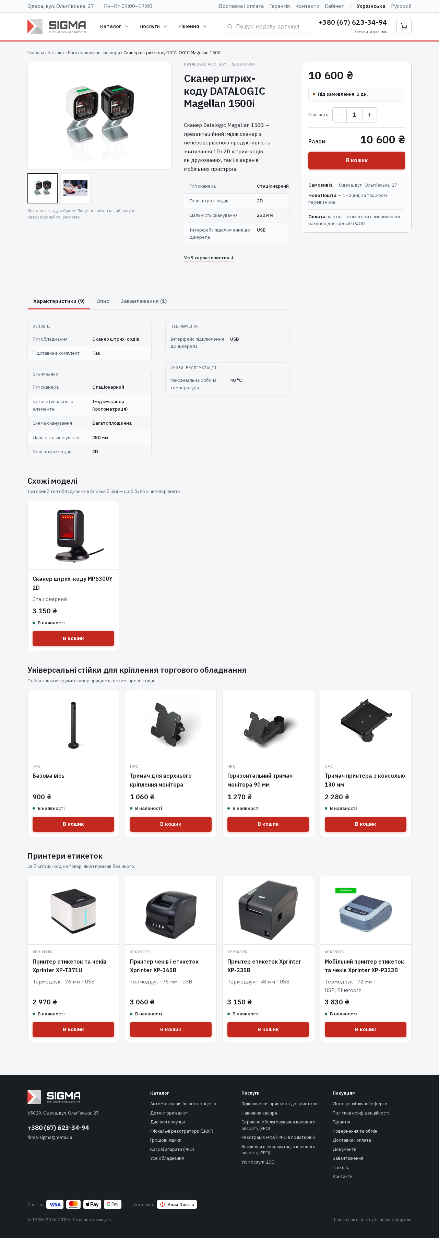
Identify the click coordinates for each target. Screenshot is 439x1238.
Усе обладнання (167, 1158)
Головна (35, 53)
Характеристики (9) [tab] (59, 301)
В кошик (357, 160)
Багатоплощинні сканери (94, 53)
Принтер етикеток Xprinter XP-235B (264, 966)
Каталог (110, 26)
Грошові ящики (165, 1140)
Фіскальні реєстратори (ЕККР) (181, 1131)
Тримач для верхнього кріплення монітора (161, 780)
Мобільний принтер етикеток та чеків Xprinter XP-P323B (364, 966)
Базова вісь (48, 775)
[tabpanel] (158, 386)
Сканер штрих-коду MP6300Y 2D (72, 583)
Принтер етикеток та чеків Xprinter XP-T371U (69, 966)
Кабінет (334, 6)
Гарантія (279, 6)
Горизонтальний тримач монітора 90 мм (260, 780)
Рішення (188, 26)
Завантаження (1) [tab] (144, 301)
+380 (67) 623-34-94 (353, 22)
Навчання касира (259, 1113)
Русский (401, 6)
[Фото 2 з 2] (75, 188)
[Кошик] (404, 26)
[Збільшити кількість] (370, 115)
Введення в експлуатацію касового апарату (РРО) (278, 1150)
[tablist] (158, 301)
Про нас (341, 1167)
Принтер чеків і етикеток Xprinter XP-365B (164, 966)
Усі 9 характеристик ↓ (209, 258)
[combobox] (270, 26)
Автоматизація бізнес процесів (183, 1104)
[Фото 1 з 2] (42, 188)
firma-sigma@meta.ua (49, 1137)
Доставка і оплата (241, 6)
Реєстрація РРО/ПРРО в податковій (278, 1137)
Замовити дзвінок (370, 31)
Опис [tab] (102, 301)
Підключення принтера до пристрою (280, 1104)
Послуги (150, 26)
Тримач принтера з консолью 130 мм (365, 780)
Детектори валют (169, 1113)
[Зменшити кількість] (339, 115)
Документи (344, 1149)
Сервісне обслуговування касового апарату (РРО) (278, 1125)
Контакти (307, 6)
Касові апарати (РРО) (172, 1149)
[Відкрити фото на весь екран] (99, 115)
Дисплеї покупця (167, 1122)
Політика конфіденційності (361, 1113)
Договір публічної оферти (360, 1104)
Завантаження (348, 1158)
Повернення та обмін (355, 1131)
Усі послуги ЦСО (258, 1162)
